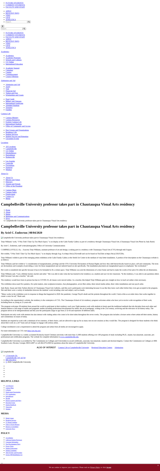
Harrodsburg (10, 155)
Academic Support (12, 68)
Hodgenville (10, 157)
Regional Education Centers (101, 348)
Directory (9, 182)
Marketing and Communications (17, 216)
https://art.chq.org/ (34, 331)
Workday (8, 409)
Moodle (8, 398)
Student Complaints (11, 450)
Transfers (9, 108)
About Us (9, 178)
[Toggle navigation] (2, 26)
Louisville (9, 163)
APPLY (8, 11)
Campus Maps (11, 190)
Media (8, 199)
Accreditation (9, 438)
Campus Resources (13, 120)
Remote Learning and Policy (13, 400)
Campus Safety (11, 192)
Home (8, 210)
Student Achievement (11, 448)
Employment (10, 194)
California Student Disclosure (14, 440)
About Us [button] (4, 174)
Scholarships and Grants (15, 95)
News (8, 219)
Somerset (9, 168)
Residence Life (11, 132)
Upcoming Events (12, 139)
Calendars (9, 70)
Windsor (9, 170)
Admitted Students (12, 105)
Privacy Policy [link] (95, 467)
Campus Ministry (12, 118)
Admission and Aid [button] (8, 81)
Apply (8, 87)
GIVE (8, 17)
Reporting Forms (10, 403)
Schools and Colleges (14, 60)
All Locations (11, 147)
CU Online (10, 62)
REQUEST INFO (12, 13)
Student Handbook (11, 405)
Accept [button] (108, 467)
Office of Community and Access (18, 126)
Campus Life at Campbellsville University (73, 348)
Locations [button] (4, 143)
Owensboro (10, 165)
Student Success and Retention (17, 136)
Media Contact (10, 418)
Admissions (119, 348)
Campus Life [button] (6, 114)
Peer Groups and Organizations (17, 130)
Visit (7, 89)
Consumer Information (12, 442)
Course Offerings (12, 77)
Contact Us (10, 196)
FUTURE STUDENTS (14, 3)
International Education (14, 64)
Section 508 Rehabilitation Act (14, 455)
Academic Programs (13, 58)
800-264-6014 (11, 360)
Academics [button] (5, 52)
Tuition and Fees (12, 93)
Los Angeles (10, 161)
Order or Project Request (12, 424)
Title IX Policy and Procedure (14, 452)
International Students (14, 124)
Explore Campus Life (14, 122)
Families (9, 110)
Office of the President (14, 186)
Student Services (12, 134)
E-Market (8, 390)
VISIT (8, 15)
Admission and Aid (13, 85)
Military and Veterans (13, 101)
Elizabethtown (11, 153)
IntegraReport (9, 396)
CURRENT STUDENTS (15, 5)
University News (10, 429)
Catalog (8, 72)
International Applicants (14, 103)
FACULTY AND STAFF (15, 7)
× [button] (158, 465)
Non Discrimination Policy (13, 444)
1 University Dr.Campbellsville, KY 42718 (15, 357)
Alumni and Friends (13, 184)
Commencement (12, 74)
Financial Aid (11, 91)
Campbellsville (11, 149)
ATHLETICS (11, 20)
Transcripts (9, 407)
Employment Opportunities (13, 392)
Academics (10, 56)
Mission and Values (13, 180)
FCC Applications (11, 394)
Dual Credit (10, 99)
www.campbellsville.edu (69, 337)
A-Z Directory (10, 386)
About (8, 212)
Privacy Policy (10, 446)
